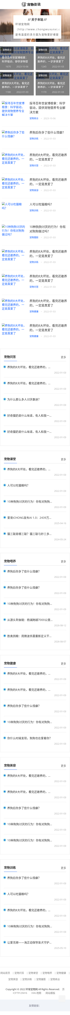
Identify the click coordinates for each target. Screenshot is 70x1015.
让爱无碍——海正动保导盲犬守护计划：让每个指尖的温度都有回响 (30, 942)
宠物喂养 (47, 973)
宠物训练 (42, 75)
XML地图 (36, 993)
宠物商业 (7, 49)
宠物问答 (42, 49)
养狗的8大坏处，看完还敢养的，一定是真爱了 (48, 157)
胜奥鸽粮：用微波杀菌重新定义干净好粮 (30, 636)
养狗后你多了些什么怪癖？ (47, 132)
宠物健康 (33, 311)
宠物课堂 (33, 973)
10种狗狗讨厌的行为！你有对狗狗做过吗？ (47, 229)
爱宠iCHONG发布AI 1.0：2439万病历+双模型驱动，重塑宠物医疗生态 (30, 517)
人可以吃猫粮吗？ (41, 204)
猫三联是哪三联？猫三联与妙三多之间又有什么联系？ (30, 533)
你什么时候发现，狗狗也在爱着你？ (29, 738)
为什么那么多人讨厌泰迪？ (24, 399)
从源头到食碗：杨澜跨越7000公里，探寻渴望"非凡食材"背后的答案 (30, 619)
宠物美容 (7, 75)
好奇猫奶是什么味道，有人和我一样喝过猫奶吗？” (30, 415)
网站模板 (50, 993)
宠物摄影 (33, 237)
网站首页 (5, 973)
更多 (63, 357)
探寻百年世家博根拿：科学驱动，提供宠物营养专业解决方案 (15, 61)
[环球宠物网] (33, 4)
